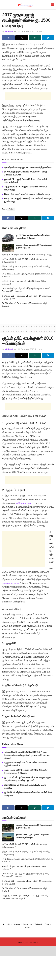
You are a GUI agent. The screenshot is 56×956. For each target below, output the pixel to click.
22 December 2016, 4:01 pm (30, 31)
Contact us (27, 924)
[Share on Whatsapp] (35, 37)
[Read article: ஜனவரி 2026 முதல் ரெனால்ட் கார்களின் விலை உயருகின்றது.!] (8, 837)
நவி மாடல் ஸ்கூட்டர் (26, 503)
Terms (27, 928)
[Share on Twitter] (21, 37)
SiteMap (16, 924)
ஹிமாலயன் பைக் (10, 583)
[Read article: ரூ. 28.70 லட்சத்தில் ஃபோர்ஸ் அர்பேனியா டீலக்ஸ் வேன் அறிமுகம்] (8, 238)
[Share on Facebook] (8, 37)
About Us (6, 924)
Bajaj (11, 209)
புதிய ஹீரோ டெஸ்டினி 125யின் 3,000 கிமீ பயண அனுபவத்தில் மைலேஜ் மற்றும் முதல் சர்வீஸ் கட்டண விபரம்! (27, 755)
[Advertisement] (28, 96)
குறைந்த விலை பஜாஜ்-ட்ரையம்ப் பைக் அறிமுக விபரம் (28, 167)
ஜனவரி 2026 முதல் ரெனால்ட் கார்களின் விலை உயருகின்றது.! (27, 254)
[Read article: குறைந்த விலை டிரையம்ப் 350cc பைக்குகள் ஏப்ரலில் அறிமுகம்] (8, 248)
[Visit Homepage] (26, 5)
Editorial (38, 924)
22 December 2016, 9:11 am (30, 349)
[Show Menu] (52, 4)
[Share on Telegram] (48, 37)
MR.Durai (9, 31)
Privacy (48, 924)
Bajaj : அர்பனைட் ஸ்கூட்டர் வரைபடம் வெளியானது (27, 194)
